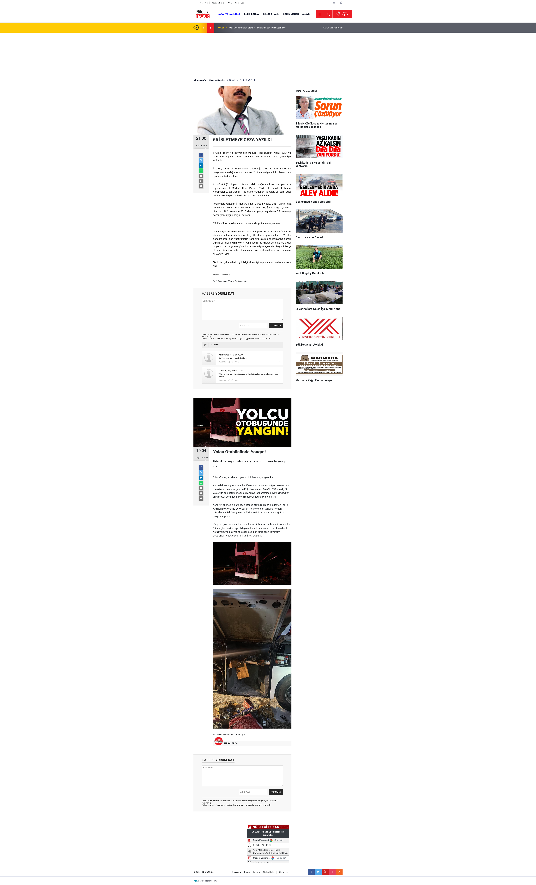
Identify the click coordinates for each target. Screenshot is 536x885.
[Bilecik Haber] (202, 14)
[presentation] (203, 27)
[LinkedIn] (201, 165)
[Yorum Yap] (201, 186)
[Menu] (320, 14)
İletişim (256, 872)
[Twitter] (201, 160)
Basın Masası (291, 14)
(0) (231, 362)
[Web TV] (334, 2)
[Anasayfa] (195, 3)
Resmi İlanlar (251, 14)
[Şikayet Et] (279, 361)
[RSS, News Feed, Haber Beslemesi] (339, 872)
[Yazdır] (201, 181)
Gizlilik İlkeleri (269, 872)
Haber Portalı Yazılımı (207, 881)
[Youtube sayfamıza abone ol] (325, 872)
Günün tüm (333, 27)
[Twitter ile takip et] (318, 872)
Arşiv (230, 3)
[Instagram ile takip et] (332, 872)
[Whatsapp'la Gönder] (201, 170)
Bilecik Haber (271, 14)
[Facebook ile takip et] (311, 872)
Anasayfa (201, 80)
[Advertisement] (268, 53)
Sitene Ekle (239, 3)
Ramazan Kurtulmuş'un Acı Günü (244, 27)
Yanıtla (223, 362)
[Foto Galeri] (341, 2)
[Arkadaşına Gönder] (201, 176)
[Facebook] (201, 155)
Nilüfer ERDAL (231, 743)
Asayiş (306, 14)
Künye (247, 872)
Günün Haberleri (217, 3)
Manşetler (204, 3)
